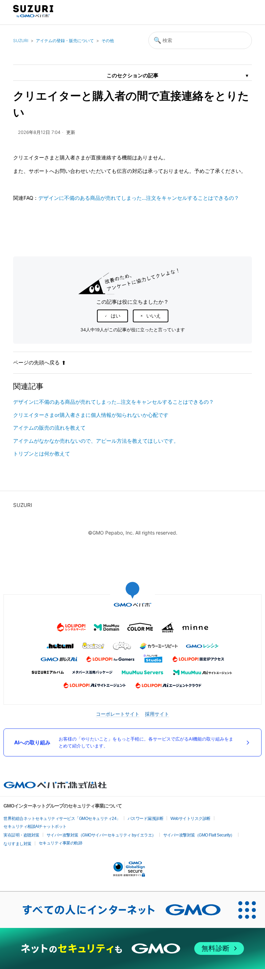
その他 (107, 40)
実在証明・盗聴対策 (21, 835)
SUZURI (20, 40)
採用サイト (157, 714)
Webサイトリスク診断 (190, 818)
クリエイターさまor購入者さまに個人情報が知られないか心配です (90, 415)
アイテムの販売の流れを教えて (49, 427)
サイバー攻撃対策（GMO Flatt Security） (199, 835)
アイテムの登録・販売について (65, 40)
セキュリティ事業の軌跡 (60, 843)
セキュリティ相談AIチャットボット (35, 826)
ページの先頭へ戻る (36, 362)
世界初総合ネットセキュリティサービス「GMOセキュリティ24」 (61, 818)
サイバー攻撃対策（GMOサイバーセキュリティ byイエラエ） (101, 835)
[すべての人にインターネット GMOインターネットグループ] (114, 910)
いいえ (153, 316)
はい (115, 316)
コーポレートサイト (117, 714)
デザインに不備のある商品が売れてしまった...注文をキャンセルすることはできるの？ (138, 198)
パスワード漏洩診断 (146, 818)
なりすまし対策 (17, 843)
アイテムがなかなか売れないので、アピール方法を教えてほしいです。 (96, 441)
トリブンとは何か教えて (41, 453)
